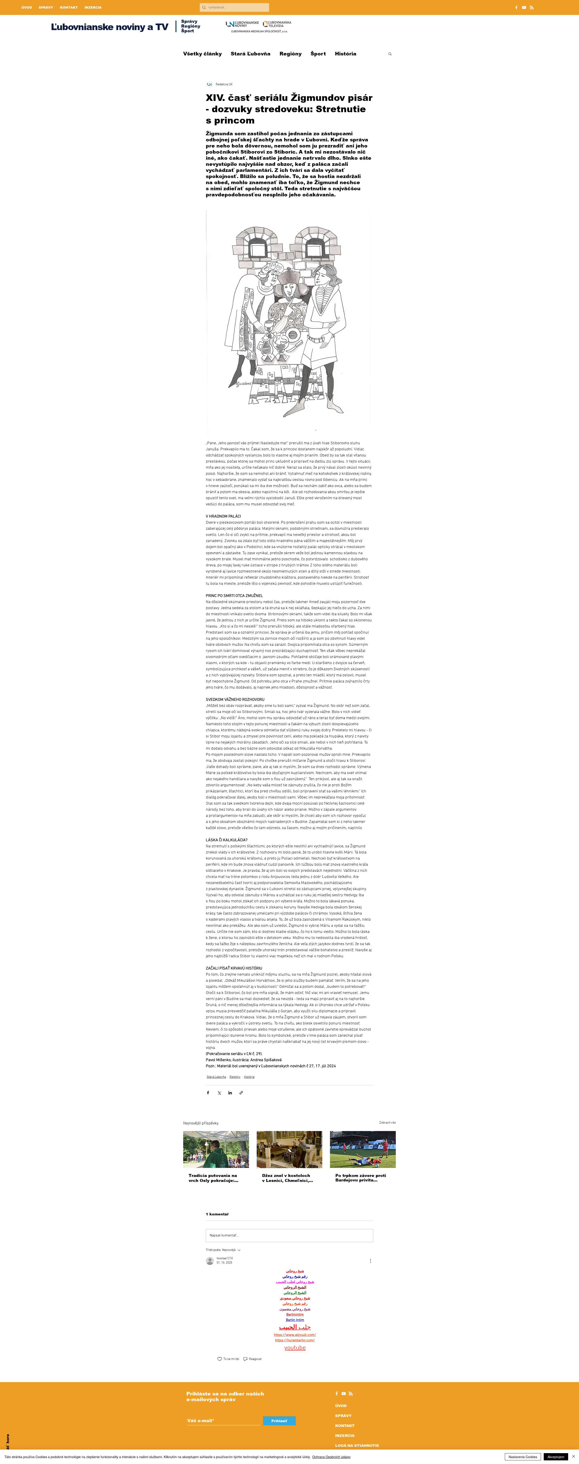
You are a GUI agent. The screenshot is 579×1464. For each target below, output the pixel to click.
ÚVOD (340, 1406)
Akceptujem (556, 1456)
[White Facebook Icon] (336, 1393)
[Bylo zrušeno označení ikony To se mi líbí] (220, 1359)
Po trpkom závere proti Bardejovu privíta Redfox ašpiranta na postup (360, 1177)
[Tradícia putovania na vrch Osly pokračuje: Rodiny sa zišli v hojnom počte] (216, 1149)
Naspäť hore (8, 1447)
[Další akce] (370, 1261)
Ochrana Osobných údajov (331, 1456)
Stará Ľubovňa (251, 54)
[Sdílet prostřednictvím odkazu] (241, 1093)
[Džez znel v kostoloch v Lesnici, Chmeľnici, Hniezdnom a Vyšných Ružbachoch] (290, 1149)
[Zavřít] (573, 1456)
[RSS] (531, 7)
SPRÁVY (343, 1416)
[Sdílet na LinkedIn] (230, 1093)
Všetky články (202, 54)
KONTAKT (345, 1426)
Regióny (290, 54)
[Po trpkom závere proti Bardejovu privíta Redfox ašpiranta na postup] (363, 1149)
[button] (390, 53)
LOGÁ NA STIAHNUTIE (357, 1445)
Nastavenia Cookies (523, 1456)
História (345, 54)
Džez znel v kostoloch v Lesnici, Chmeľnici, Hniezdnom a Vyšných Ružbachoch (286, 1178)
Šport (318, 54)
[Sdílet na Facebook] (208, 1093)
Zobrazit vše (387, 1123)
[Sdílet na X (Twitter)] (219, 1093)
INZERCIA (344, 1436)
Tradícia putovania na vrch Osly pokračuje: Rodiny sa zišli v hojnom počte (215, 1178)
